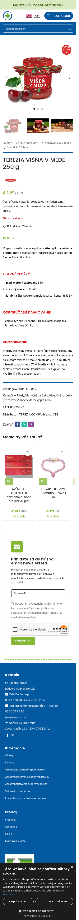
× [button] (71, 867)
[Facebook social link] (17, 424)
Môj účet (10, 819)
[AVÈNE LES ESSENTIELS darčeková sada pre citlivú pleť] (19, 466)
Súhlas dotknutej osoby (19, 791)
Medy (25, 147)
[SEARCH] (69, 29)
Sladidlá (12, 147)
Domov (7, 142)
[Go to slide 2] (38, 109)
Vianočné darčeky (36, 395)
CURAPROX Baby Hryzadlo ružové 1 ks (53, 493)
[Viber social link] (31, 424)
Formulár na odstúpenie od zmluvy (25, 798)
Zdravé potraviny (27, 142)
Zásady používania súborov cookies (26, 783)
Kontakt (10, 762)
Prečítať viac (10, 894)
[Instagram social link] (12, 735)
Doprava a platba (15, 840)
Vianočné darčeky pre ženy (34, 400)
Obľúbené (11, 826)
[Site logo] (7, 15)
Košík (8, 833)
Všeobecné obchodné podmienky (24, 769)
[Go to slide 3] (42, 109)
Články (9, 755)
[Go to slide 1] (34, 109)
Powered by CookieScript (38, 915)
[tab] (8, 238)
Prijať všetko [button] (18, 901)
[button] (7, 78)
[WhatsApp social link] (24, 424)
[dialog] (38, 891)
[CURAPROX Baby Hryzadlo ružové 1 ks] (53, 466)
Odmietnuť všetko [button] (54, 901)
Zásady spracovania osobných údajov (27, 776)
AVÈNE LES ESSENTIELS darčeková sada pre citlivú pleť (19, 495)
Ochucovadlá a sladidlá (56, 142)
